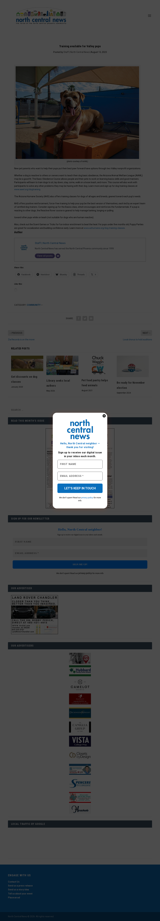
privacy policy (87, 497)
